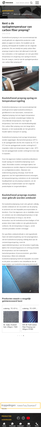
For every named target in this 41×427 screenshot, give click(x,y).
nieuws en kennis (5, 14)
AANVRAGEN (6, 420)
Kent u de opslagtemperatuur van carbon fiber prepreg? (25, 14)
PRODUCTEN (6, 416)
